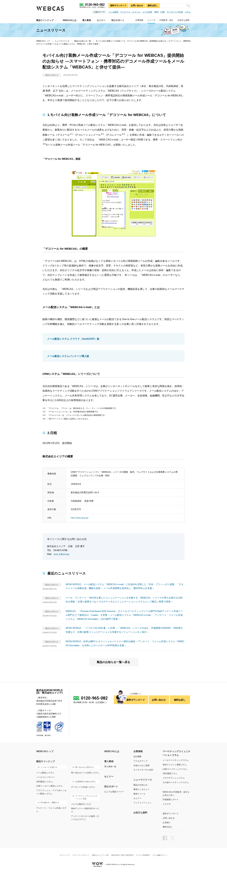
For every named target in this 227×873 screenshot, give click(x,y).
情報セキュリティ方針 (100, 855)
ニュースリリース (62, 41)
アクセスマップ (140, 761)
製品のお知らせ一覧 (82, 41)
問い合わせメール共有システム (85, 773)
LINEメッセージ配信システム (49, 786)
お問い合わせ (137, 5)
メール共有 (147, 12)
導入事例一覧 (110, 766)
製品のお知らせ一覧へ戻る (113, 662)
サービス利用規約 (143, 855)
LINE (162, 12)
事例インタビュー (141, 789)
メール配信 (113, 12)
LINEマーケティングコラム (175, 769)
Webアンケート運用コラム (175, 765)
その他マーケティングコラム (176, 782)
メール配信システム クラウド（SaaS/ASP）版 (73, 339)
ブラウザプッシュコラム (174, 778)
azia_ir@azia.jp (61, 554)
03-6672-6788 (60, 550)
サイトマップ (65, 855)
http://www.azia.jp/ (79, 518)
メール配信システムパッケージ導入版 (68, 356)
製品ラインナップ (45, 20)
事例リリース (139, 794)
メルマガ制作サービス (81, 804)
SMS (156, 12)
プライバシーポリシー (80, 855)
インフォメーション (142, 802)
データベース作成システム (83, 787)
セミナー (137, 798)
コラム (188, 12)
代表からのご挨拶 (141, 765)
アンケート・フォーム (130, 12)
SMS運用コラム (170, 773)
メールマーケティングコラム (176, 760)
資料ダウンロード (118, 5)
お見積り (167, 822)
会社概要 (137, 756)
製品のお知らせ (140, 785)
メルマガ (167, 804)
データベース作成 (175, 12)
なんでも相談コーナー (114, 792)
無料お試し (153, 5)
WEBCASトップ (43, 41)
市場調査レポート (171, 799)
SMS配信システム (44, 781)
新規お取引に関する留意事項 (122, 855)
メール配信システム (45, 773)
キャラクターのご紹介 (143, 770)
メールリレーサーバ (45, 777)
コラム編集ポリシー (159, 855)
